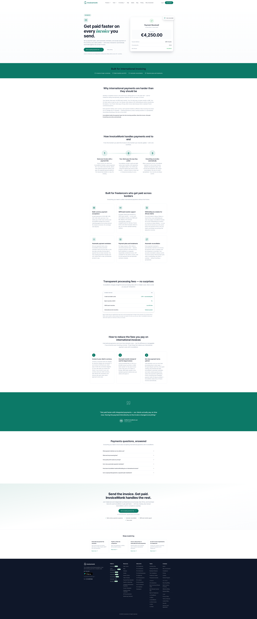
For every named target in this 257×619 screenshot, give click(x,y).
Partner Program (166, 577)
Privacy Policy (166, 596)
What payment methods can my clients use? (113, 451)
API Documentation (127, 594)
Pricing (141, 2)
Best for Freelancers (154, 592)
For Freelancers (139, 566)
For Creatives (139, 586)
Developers (138, 589)
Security (164, 603)
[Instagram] (86, 579)
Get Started (169, 2)
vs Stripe (151, 606)
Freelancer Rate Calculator (126, 591)
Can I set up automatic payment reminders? (113, 464)
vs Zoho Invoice (153, 602)
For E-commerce (140, 584)
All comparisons (153, 582)
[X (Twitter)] (84, 579)
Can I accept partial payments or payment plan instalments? (117, 472)
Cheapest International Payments (128, 585)
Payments (114, 574)
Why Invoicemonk (149, 2)
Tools (114, 2)
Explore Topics (126, 575)
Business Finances (154, 570)
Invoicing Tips (153, 566)
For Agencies (139, 575)
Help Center (125, 566)
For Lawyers (139, 580)
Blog (137, 2)
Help (128, 2)
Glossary (125, 570)
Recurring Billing (166, 582)
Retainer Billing (166, 591)
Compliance (165, 570)
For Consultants (139, 568)
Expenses (114, 572)
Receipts (113, 581)
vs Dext (151, 604)
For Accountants (139, 582)
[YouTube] (91, 579)
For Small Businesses (140, 573)
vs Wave (151, 597)
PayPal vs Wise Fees (127, 582)
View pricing (110, 49)
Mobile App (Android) (128, 596)
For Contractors (139, 570)
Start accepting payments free (92, 49)
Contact (164, 575)
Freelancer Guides (153, 575)
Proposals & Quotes (154, 577)
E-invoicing (121, 2)
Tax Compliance (153, 573)
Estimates (113, 579)
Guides (132, 2)
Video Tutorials (126, 577)
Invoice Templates (127, 588)
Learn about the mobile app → (89, 576)
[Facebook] (88, 579)
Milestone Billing (166, 589)
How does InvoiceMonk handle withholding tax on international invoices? (120, 468)
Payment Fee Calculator (128, 580)
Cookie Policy (166, 601)
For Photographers (140, 577)
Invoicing (113, 566)
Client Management (115, 569)
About (164, 566)
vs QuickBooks (153, 599)
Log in (162, 2)
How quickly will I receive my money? (112, 459)
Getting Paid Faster (154, 568)
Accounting (114, 576)
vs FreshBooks (153, 595)
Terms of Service (166, 598)
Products (107, 2)
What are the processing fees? (110, 455)
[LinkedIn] (89, 579)
